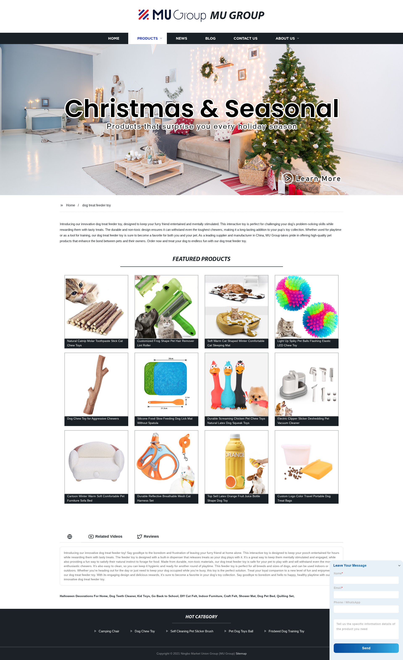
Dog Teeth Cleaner (122, 596)
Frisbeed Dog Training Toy (286, 631)
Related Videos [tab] (108, 536)
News (181, 38)
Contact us (246, 38)
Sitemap (241, 653)
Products (147, 38)
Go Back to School (165, 596)
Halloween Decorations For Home (84, 596)
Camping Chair (109, 631)
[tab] (70, 536)
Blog (210, 38)
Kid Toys (143, 596)
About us (285, 38)
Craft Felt (230, 596)
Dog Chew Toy (145, 631)
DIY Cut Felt (188, 596)
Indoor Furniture (210, 596)
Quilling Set (285, 596)
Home (113, 38)
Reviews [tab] (151, 536)
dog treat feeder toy (96, 205)
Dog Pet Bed (266, 596)
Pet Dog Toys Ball (241, 631)
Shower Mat (247, 596)
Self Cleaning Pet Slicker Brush (191, 631)
